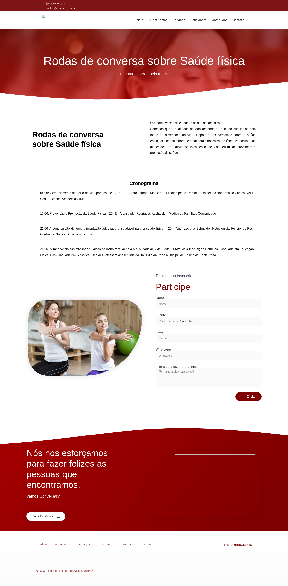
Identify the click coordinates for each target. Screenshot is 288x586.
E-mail (160, 332)
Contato (238, 20)
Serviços (179, 20)
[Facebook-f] (229, 5)
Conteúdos (219, 20)
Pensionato (198, 20)
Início (139, 20)
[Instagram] (240, 5)
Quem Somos (158, 20)
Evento (161, 315)
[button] (252, 20)
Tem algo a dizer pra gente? (176, 366)
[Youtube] (251, 5)
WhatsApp (163, 349)
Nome (160, 297)
